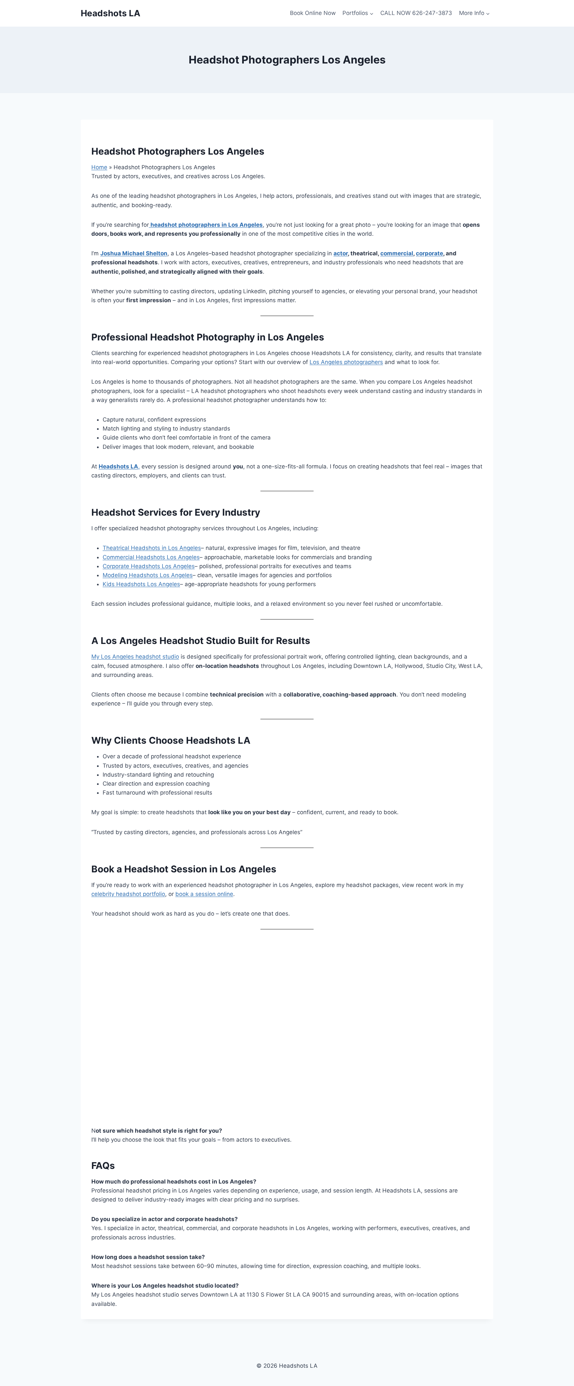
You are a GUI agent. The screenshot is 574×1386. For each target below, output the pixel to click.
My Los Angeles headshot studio (135, 656)
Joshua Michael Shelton (133, 253)
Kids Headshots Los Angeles (141, 584)
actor (341, 253)
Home (99, 167)
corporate (429, 253)
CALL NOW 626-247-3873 (416, 13)
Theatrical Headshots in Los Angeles (152, 548)
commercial (396, 253)
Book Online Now (313, 13)
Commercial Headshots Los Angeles (151, 557)
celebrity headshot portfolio (128, 894)
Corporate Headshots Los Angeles (149, 566)
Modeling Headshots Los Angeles (148, 575)
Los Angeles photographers (346, 362)
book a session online (204, 894)
